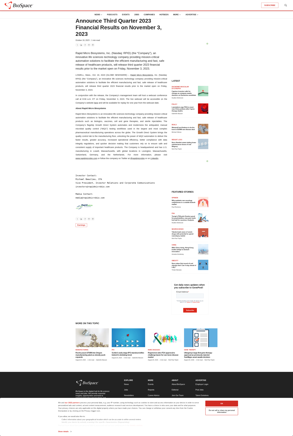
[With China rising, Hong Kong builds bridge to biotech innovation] (203, 249)
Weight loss (177, 140)
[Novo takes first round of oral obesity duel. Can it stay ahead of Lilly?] (203, 265)
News (97, 15)
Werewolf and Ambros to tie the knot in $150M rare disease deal (183, 128)
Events (126, 15)
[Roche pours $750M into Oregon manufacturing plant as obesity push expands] (92, 337)
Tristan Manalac (177, 270)
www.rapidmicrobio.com (86, 158)
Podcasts (112, 15)
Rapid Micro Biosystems (141, 75)
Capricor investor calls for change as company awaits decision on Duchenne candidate (184, 93)
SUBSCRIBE (269, 5)
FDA (173, 213)
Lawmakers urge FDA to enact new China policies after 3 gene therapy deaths (183, 109)
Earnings (81, 225)
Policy (174, 104)
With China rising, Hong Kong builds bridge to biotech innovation (182, 249)
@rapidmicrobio (137, 158)
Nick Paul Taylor (177, 149)
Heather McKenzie (177, 98)
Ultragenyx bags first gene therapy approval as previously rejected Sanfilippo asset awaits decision (198, 355)
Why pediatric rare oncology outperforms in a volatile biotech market (183, 202)
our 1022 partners (72, 403)
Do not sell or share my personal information (222, 411)
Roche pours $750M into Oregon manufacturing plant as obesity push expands (90, 355)
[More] (101, 15)
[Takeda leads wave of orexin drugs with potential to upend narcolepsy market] (203, 233)
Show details (63, 431)
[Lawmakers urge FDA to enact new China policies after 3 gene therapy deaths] (203, 108)
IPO (113, 350)
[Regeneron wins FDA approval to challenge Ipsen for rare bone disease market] (164, 337)
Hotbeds (164, 15)
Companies (149, 15)
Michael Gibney (176, 132)
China (174, 245)
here (96, 103)
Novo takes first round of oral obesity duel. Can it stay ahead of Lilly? (184, 265)
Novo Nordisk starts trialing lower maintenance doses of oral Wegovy (184, 144)
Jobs (136, 15)
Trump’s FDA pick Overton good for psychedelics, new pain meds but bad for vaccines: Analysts (184, 218)
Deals (174, 125)
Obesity (175, 260)
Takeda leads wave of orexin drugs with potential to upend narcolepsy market (182, 234)
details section (136, 425)
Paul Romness (176, 207)
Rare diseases (154, 350)
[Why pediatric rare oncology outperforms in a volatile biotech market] (203, 202)
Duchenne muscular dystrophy (180, 87)
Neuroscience (178, 229)
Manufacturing (82, 350)
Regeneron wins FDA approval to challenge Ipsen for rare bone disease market (163, 355)
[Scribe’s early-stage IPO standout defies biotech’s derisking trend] (128, 337)
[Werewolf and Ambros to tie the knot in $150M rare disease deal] (203, 129)
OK (221, 404)
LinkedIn (154, 158)
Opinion (175, 198)
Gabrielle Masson (177, 113)
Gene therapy (190, 350)
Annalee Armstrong (178, 254)
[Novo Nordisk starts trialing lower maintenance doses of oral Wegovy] (203, 144)
